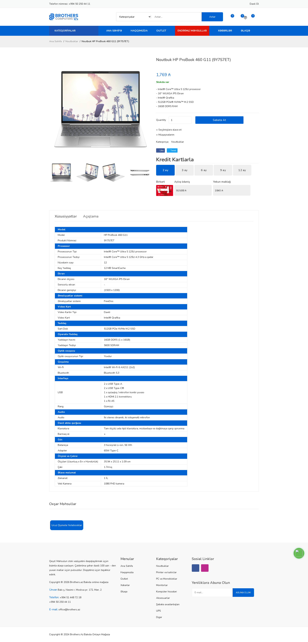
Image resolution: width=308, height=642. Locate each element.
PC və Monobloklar (166, 578)
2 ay (165, 170)
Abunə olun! (243, 592)
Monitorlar (162, 585)
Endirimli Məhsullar (192, 30)
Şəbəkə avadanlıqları (167, 604)
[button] (147, 109)
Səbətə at (219, 120)
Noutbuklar (71, 41)
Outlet (161, 30)
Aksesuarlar (163, 598)
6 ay (204, 170)
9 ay (223, 170)
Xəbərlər (225, 30)
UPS (158, 610)
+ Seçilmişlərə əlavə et (168, 129)
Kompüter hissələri (166, 591)
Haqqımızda (139, 30)
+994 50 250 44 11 (79, 4)
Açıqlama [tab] (90, 216)
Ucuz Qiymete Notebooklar (67, 525)
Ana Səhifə (114, 30)
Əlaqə (245, 30)
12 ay (242, 170)
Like (161, 150)
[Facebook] (195, 568)
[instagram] (205, 568)
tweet (173, 150)
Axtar (212, 16)
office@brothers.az (69, 609)
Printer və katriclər (166, 572)
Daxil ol (254, 4)
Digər (159, 617)
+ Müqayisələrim (165, 134)
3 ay (184, 170)
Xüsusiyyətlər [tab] (66, 216)
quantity (161, 120)
